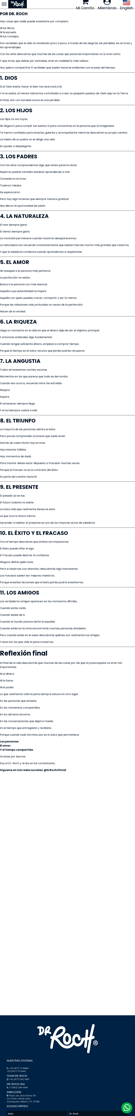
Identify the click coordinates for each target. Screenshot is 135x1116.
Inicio (11, 1113)
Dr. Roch (73, 1113)
